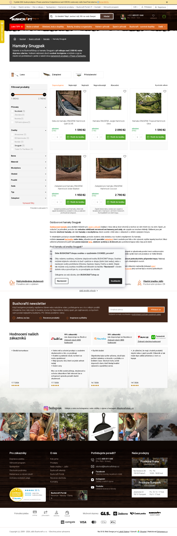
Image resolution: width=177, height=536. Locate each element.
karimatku (69, 239)
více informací (149, 464)
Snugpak (19, 145)
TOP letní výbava (22, 122)
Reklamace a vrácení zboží (21, 474)
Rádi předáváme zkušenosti (29, 281)
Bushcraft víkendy (57, 470)
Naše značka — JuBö (59, 466)
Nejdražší (85, 85)
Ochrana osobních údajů (19, 478)
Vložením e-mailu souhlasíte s (135, 314)
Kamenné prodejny (66, 7)
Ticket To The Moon (23, 149)
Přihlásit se (156, 309)
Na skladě (19, 111)
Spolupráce (51, 7)
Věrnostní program (111, 7)
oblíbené (153, 18)
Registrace (162, 7)
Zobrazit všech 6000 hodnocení (72, 341)
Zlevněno (19, 115)
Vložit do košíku (77, 137)
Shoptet (143, 532)
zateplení (109, 239)
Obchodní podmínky (18, 470)
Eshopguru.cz (162, 532)
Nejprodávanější (100, 85)
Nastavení (61, 281)
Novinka (19, 118)
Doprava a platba (16, 459)
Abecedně (115, 85)
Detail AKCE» (104, 2)
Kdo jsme (54, 459)
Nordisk (19, 142)
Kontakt (98, 7)
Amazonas (20, 134)
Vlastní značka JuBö (153, 281)
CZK (135, 7)
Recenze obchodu (58, 478)
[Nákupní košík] (162, 16)
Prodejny (54, 463)
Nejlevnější (73, 85)
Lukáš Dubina (123, 532)
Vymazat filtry (28, 203)
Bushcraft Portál (83, 7)
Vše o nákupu (37, 7)
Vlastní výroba (24, 7)
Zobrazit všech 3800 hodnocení (116, 341)
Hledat (106, 16)
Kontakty (54, 482)
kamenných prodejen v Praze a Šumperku (68, 56)
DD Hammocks (21, 138)
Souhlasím (115, 281)
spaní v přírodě (94, 227)
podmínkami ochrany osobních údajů (146, 314)
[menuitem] (17, 27)
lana (90, 242)
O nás (13, 7)
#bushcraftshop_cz (125, 408)
